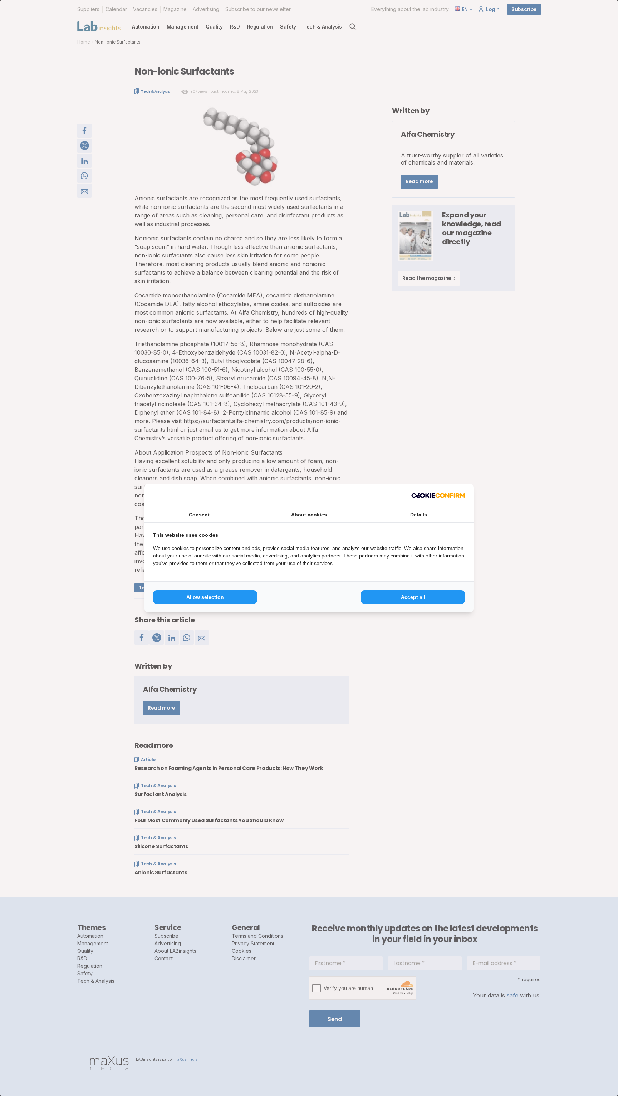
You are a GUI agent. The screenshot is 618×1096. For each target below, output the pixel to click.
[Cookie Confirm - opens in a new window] (438, 495)
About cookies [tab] (309, 514)
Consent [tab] (199, 514)
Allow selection (205, 597)
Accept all (413, 597)
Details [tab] (418, 514)
